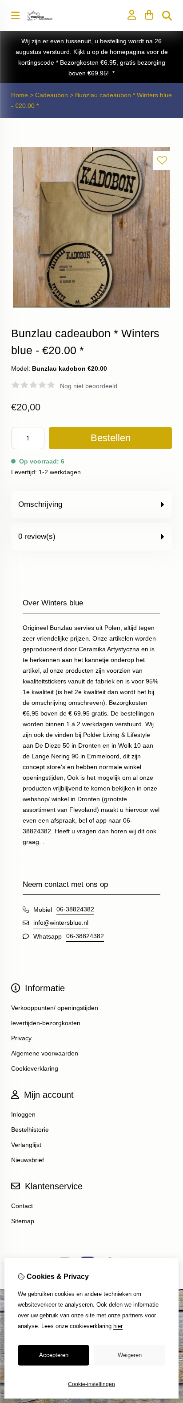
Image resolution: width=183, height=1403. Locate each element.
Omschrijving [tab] (40, 504)
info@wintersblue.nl (60, 922)
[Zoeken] (167, 16)
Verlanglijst (26, 1144)
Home (19, 95)
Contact (22, 1205)
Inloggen (23, 1114)
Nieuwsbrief (27, 1159)
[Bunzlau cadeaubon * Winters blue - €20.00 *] (91, 306)
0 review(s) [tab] (37, 536)
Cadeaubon (51, 95)
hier (118, 1326)
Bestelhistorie (30, 1129)
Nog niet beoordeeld (88, 385)
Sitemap (22, 1221)
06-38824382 (75, 909)
